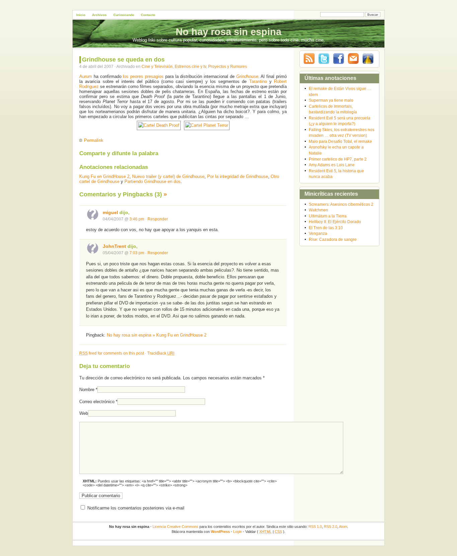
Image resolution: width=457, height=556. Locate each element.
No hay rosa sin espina (228, 31)
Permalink (93, 140)
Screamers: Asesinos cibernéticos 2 (341, 204)
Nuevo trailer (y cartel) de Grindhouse (168, 176)
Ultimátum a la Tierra (328, 216)
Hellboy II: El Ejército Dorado (335, 221)
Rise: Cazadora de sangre (333, 239)
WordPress (220, 532)
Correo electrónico (96, 401)
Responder (158, 219)
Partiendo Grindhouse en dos (152, 181)
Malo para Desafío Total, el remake (340, 141)
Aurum (85, 76)
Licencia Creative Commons (175, 527)
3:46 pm (136, 219)
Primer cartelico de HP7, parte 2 (338, 159)
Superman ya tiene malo (331, 100)
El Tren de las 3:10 (326, 227)
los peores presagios (143, 76)
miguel (110, 212)
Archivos (99, 15)
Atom (343, 527)
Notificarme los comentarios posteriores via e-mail (135, 508)
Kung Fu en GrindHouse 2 (104, 176)
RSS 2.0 (330, 527)
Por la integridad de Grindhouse (237, 176)
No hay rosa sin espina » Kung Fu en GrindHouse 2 (156, 335)
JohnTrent (114, 246)
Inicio (80, 15)
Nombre (86, 389)
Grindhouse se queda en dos (123, 59)
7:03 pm (136, 253)
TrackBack (160, 353)
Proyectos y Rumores (227, 66)
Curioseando (123, 15)
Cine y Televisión (157, 66)
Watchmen (318, 210)
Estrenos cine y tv (190, 66)
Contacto (148, 15)
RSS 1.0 (315, 527)
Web (83, 413)
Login (237, 532)
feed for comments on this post (111, 353)
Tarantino (258, 81)
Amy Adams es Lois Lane (332, 165)
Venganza (318, 233)
